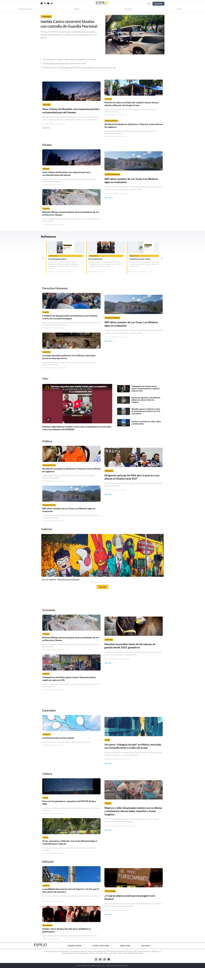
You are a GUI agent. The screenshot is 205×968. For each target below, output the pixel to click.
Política (76, 9)
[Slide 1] (91, 582)
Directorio (125, 946)
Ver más (102, 587)
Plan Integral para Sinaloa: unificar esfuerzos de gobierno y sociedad (69, 59)
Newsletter (158, 3)
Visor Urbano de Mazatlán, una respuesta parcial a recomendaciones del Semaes (66, 173)
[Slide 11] (111, 582)
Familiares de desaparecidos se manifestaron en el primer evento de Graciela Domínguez (70, 317)
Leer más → (46, 128)
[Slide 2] (93, 582)
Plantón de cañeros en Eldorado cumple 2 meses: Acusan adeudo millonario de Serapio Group (79, 67)
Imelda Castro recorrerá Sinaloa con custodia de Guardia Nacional (69, 23)
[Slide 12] (113, 582)
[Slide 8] (105, 582)
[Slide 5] (99, 582)
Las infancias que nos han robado (58, 738)
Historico (146, 946)
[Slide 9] (107, 582)
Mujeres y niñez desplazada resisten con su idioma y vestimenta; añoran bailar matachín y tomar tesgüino (133, 811)
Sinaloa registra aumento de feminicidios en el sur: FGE (64, 63)
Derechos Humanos (26, 9)
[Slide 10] (109, 582)
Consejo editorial (100, 946)
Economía (128, 9)
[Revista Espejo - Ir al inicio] (40, 945)
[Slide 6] (101, 582)
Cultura (179, 9)
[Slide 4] (97, 582)
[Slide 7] (103, 582)
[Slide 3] (95, 582)
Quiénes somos (74, 946)
